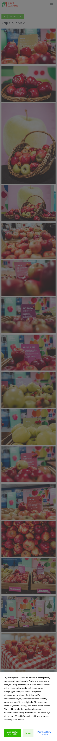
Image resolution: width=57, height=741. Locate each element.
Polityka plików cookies (44, 733)
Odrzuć (28, 733)
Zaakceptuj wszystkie (12, 733)
